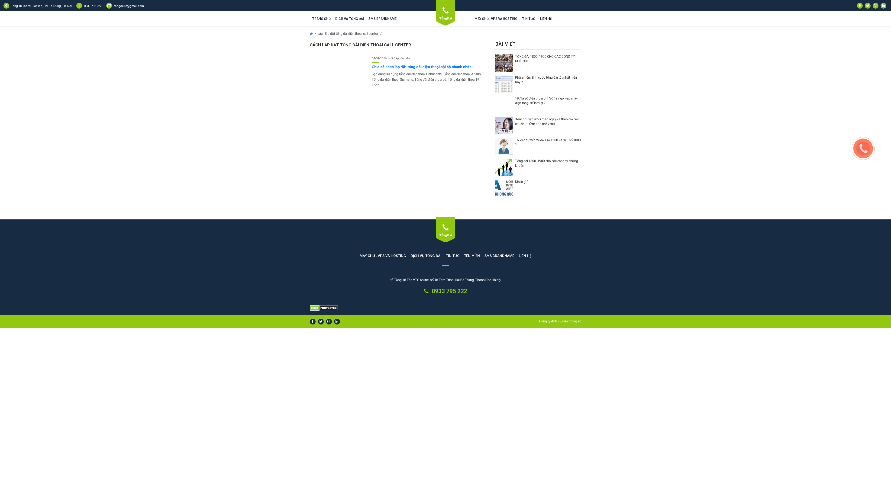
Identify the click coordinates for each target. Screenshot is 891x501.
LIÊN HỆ (546, 19)
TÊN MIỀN (472, 256)
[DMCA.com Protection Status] (445, 308)
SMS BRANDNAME (382, 19)
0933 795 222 (448, 291)
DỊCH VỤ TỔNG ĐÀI (349, 19)
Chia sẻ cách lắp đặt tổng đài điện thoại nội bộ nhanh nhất (421, 67)
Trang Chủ (321, 19)
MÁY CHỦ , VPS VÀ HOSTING (496, 19)
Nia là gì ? (522, 182)
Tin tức (528, 19)
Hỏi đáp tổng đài (399, 58)
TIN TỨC (452, 256)
